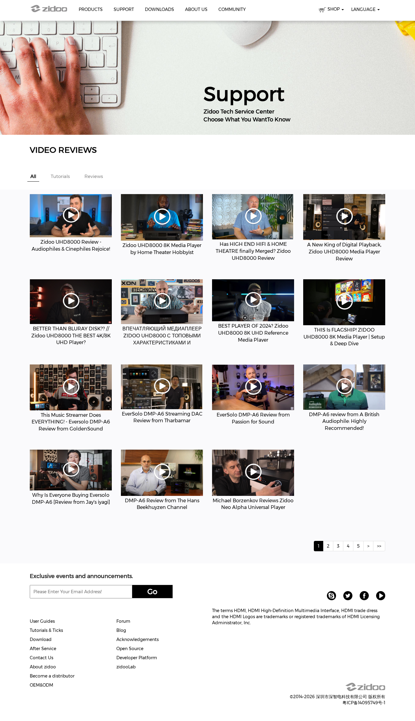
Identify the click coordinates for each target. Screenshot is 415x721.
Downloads (159, 9)
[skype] (329, 595)
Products (91, 9)
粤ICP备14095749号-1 (363, 702)
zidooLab (125, 667)
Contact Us (41, 657)
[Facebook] (362, 595)
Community (232, 9)
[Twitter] (345, 595)
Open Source (129, 648)
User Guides (42, 621)
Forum (123, 621)
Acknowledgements (137, 639)
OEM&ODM (41, 685)
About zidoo (43, 667)
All (33, 176)
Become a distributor (52, 676)
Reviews (92, 176)
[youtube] (377, 595)
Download (41, 639)
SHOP (333, 9)
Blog (121, 630)
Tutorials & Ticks (46, 630)
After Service (43, 648)
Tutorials (59, 176)
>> (379, 546)
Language (364, 9)
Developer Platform (136, 657)
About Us (196, 9)
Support (124, 9)
